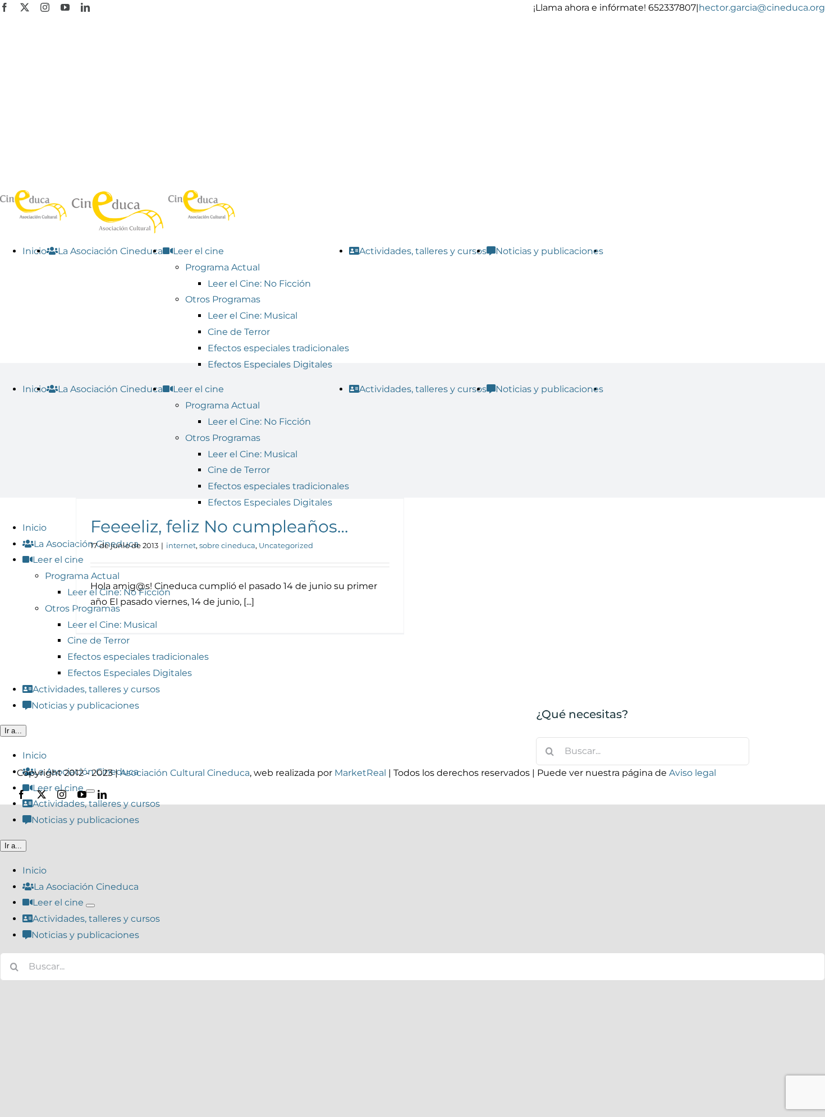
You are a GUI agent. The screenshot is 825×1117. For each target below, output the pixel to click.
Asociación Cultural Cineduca (185, 772)
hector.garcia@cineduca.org (762, 7)
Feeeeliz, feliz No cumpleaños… (219, 526)
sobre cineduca (227, 545)
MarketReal (360, 772)
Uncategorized (286, 545)
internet (181, 545)
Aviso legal (692, 772)
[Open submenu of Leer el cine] (90, 905)
